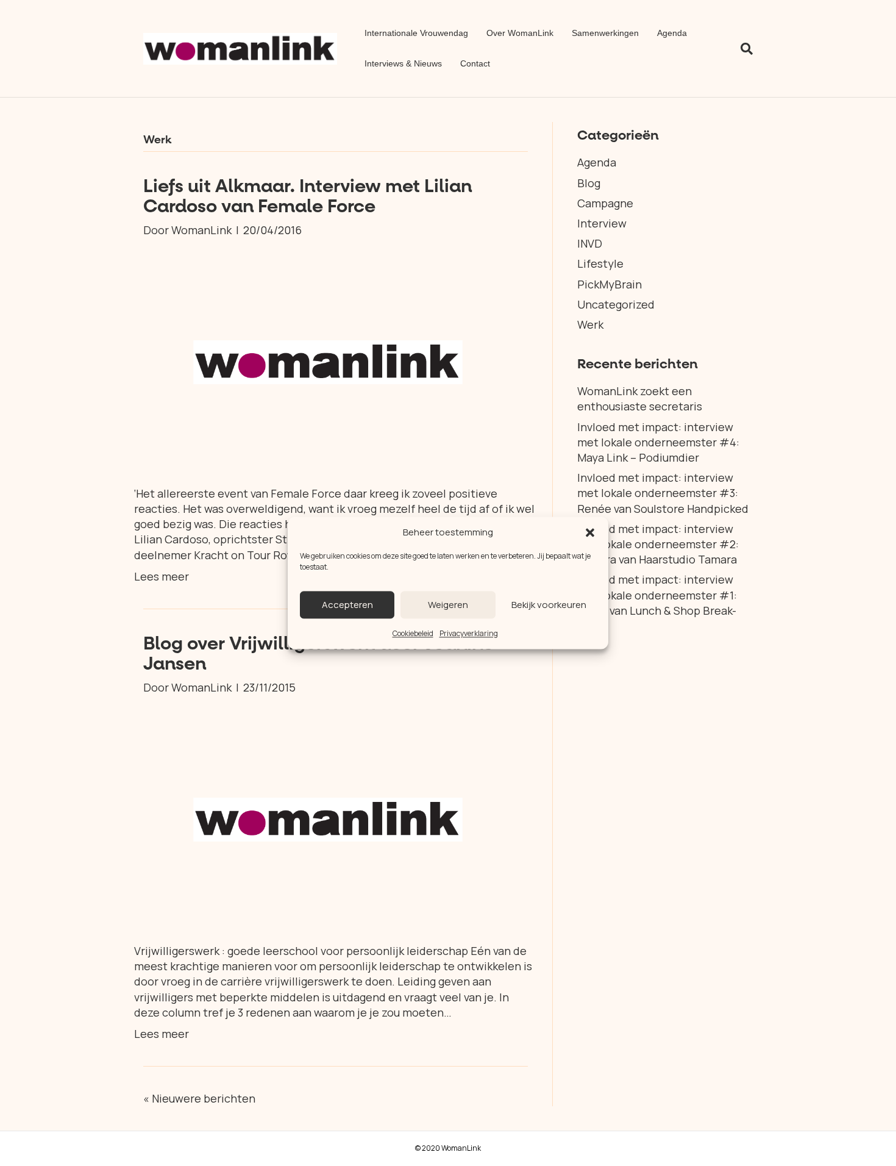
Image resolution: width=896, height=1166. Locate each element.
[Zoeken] (742, 49)
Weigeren (448, 604)
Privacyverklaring (468, 633)
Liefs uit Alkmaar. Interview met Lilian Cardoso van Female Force (307, 196)
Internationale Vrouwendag (416, 33)
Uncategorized (616, 304)
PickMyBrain (609, 284)
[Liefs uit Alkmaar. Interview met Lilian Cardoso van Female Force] (328, 360)
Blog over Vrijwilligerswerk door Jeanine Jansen (318, 654)
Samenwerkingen (605, 33)
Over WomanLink (519, 33)
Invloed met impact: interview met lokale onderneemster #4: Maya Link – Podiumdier (658, 442)
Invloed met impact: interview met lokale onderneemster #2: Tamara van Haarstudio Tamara (658, 544)
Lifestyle (600, 263)
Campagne (605, 203)
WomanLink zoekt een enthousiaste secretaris (639, 398)
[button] (590, 532)
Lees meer (161, 576)
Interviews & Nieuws (403, 63)
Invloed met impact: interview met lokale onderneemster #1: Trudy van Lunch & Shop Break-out (657, 602)
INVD (589, 243)
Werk (590, 324)
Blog (588, 183)
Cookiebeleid (413, 633)
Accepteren (347, 604)
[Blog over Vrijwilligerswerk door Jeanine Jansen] (328, 817)
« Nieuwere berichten (199, 1098)
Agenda (672, 33)
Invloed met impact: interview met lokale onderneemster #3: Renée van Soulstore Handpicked (662, 492)
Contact (475, 63)
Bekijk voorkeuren (548, 604)
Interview (602, 223)
